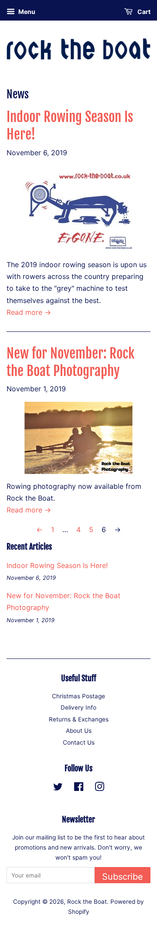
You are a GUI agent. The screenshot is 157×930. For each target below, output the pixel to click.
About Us (79, 730)
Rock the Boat (87, 901)
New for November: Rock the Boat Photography (70, 362)
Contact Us (79, 742)
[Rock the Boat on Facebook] (79, 788)
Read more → (29, 312)
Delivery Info (78, 707)
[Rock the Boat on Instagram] (99, 788)
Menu (26, 11)
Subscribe (122, 876)
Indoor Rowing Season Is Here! (57, 565)
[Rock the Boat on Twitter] (58, 788)
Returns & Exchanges (79, 719)
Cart (143, 11)
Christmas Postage (78, 696)
